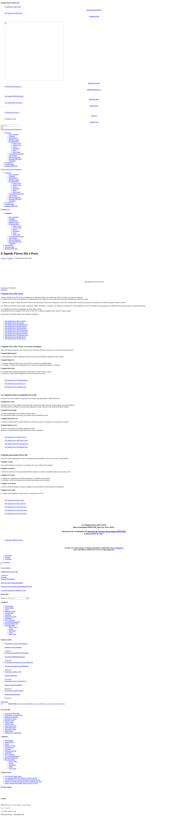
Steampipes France (10, 729)
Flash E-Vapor (9, 722)
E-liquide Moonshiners (8, 579)
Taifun (11, 632)
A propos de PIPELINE (12, 713)
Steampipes (12, 631)
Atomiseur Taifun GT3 (11, 675)
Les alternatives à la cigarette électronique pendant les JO (22, 780)
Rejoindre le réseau (11, 719)
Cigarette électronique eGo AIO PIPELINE (16, 666)
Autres (7, 609)
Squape (11, 629)
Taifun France (9, 731)
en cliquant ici (118, 548)
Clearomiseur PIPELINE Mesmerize (15, 657)
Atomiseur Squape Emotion (12, 694)
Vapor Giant (12, 634)
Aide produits (9, 606)
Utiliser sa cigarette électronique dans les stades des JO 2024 (23, 781)
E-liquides (10, 258)
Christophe (6, 562)
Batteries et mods (10, 611)
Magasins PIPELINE (11, 623)
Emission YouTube (10, 616)
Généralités (8, 618)
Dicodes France (9, 720)
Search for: (4, 598)
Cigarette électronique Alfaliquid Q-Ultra (16, 586)
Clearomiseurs (9, 613)
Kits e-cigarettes (10, 620)
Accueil (3, 258)
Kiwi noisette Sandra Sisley (13, 776)
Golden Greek (9, 724)
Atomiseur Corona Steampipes (13, 647)
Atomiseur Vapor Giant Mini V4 (13, 685)
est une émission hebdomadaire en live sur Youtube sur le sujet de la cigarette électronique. (36, 703)
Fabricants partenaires (11, 717)
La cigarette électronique (12, 622)
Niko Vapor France (11, 726)
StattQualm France (10, 727)
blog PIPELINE (108, 549)
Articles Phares (9, 608)
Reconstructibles (10, 625)
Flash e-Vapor (13, 627)
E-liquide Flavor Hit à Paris (12, 294)
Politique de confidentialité (13, 733)
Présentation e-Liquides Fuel (13, 715)
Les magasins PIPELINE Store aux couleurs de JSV (21, 778)
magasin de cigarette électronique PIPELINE (107, 531)
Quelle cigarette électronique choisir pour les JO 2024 (21, 783)
